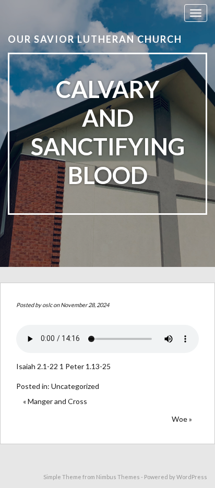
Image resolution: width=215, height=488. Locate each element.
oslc (47, 304)
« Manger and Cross (55, 401)
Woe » (182, 418)
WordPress (191, 476)
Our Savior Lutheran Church (95, 39)
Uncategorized (75, 386)
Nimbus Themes (118, 476)
